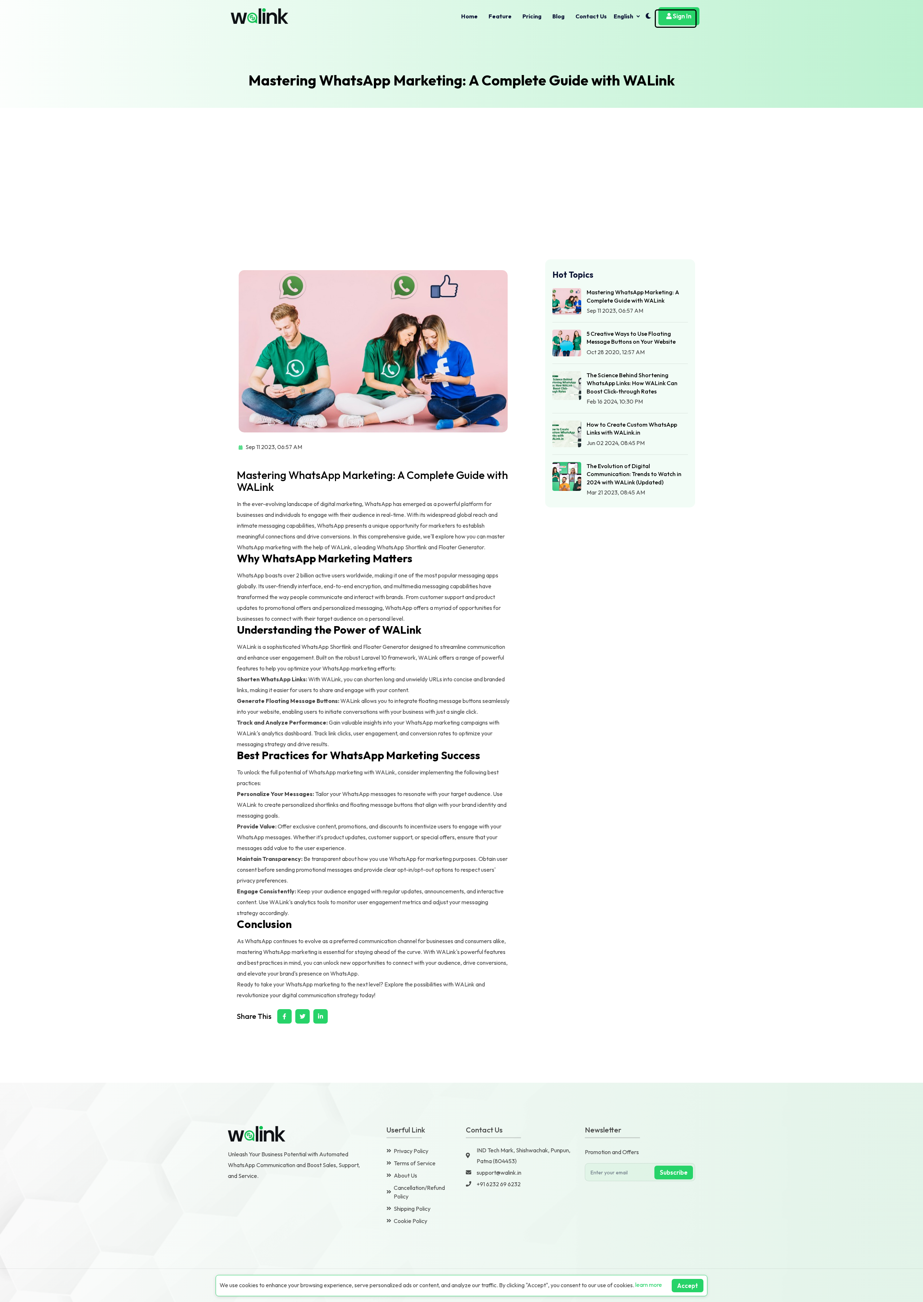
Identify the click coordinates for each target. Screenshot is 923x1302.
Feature (500, 16)
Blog (558, 16)
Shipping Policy (412, 1208)
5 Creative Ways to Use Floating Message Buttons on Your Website (631, 337)
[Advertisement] (461, 161)
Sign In (682, 16)
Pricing (532, 16)
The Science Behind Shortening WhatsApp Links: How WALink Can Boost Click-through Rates (632, 383)
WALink (341, 547)
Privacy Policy (411, 1150)
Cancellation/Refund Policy (419, 1192)
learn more (648, 1284)
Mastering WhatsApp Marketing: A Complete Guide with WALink (633, 296)
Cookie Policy (410, 1220)
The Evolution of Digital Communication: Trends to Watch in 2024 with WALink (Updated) (634, 474)
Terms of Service (415, 1163)
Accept (687, 1285)
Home (469, 16)
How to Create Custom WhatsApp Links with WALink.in (632, 428)
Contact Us (591, 16)
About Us (405, 1175)
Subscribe (674, 1172)
